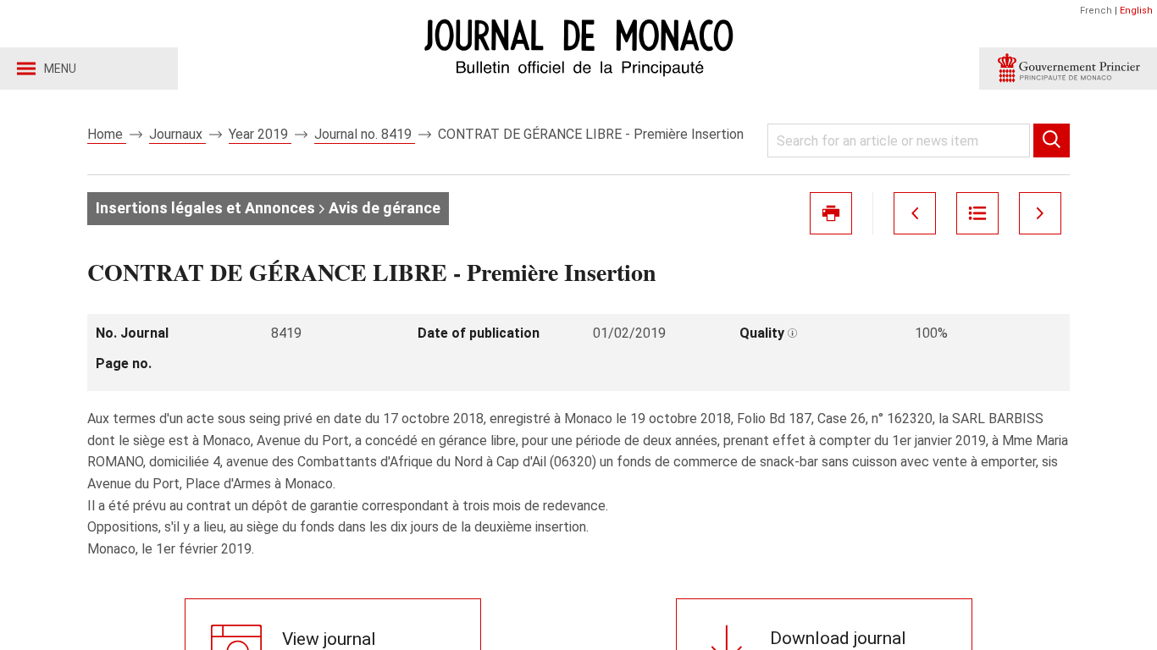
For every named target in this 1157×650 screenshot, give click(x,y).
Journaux (177, 134)
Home (106, 134)
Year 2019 (260, 134)
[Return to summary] (977, 213)
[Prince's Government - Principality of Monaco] (1068, 68)
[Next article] (1040, 213)
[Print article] (831, 213)
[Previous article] (915, 213)
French (1096, 10)
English (1136, 10)
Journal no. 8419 (364, 134)
